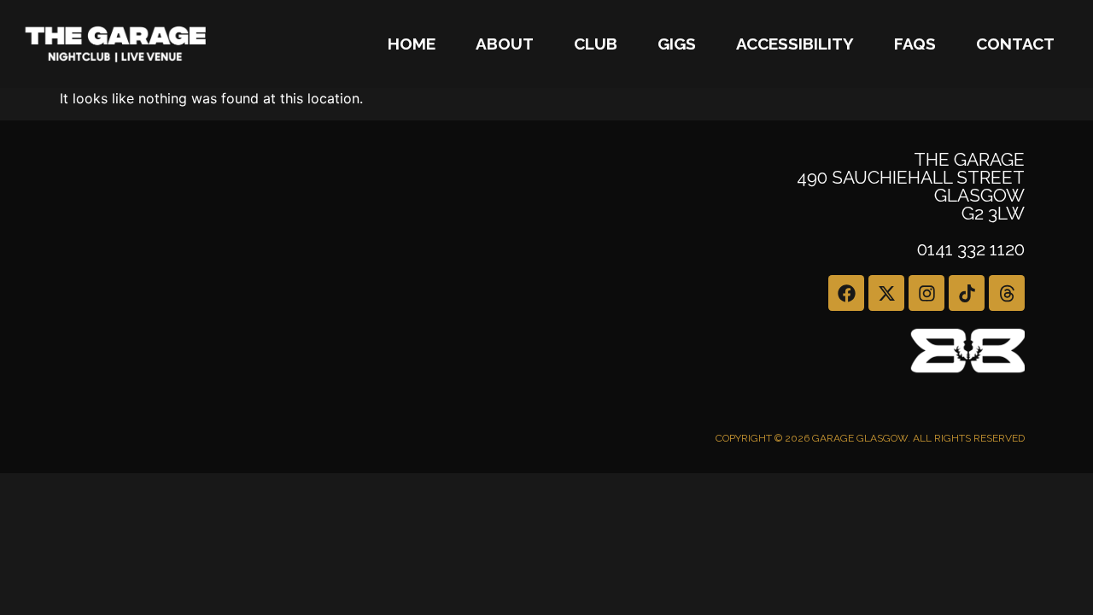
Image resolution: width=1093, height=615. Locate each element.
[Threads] (1007, 293)
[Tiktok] (967, 293)
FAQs (915, 43)
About (505, 43)
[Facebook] (846, 293)
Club (595, 43)
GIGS (677, 43)
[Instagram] (926, 293)
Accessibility (795, 43)
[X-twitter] (886, 293)
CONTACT (1015, 43)
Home (411, 43)
